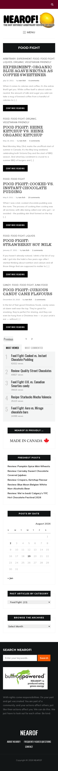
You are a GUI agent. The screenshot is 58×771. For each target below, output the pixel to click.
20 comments (34, 197)
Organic (18, 62)
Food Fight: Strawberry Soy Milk (27, 242)
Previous (8, 339)
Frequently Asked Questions (37, 742)
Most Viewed (12, 348)
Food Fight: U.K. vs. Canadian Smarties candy (28, 383)
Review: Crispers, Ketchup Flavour (27, 479)
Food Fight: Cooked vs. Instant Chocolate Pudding (28, 188)
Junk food (41, 285)
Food (36, 58)
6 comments (34, 80)
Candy (7, 285)
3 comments (34, 141)
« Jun (10, 578)
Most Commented (34, 348)
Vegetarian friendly (38, 62)
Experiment (24, 58)
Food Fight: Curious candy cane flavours (27, 292)
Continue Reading (15, 108)
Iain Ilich (22, 80)
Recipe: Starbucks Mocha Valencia (31, 397)
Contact (29, 747)
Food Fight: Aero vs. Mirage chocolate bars (27, 410)
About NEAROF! (14, 742)
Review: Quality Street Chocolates (31, 370)
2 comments (37, 250)
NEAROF (29, 732)
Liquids (7, 62)
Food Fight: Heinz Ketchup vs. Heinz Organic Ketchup (23, 131)
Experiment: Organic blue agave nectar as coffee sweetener (28, 71)
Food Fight (47, 58)
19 (29, 556)
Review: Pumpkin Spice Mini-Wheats (29, 466)
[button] (29, 32)
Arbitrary (9, 58)
